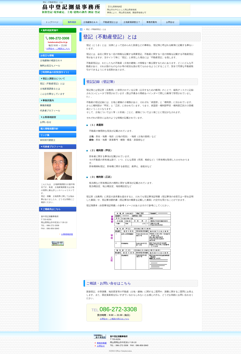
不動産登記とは (110, 22)
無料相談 (72, 22)
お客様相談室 (67, 234)
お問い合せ (45, 122)
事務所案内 (151, 22)
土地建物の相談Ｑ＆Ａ (51, 60)
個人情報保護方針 (49, 128)
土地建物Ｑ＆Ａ (90, 22)
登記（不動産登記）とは (52, 83)
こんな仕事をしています (52, 94)
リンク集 (44, 135)
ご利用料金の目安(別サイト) (54, 72)
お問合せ (170, 22)
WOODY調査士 (47, 140)
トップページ (52, 22)
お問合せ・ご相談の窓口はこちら (114, 319)
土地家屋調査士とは (50, 89)
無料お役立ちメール (50, 65)
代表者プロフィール (50, 110)
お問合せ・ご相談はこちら (58, 48)
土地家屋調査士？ (131, 22)
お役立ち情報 (47, 55)
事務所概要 (45, 105)
